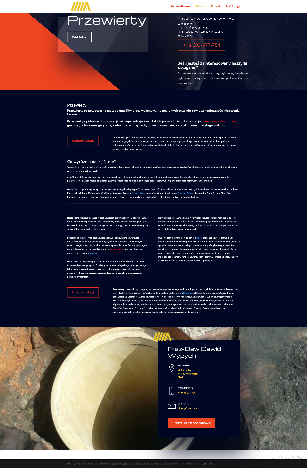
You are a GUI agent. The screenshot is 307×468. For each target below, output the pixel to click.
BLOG (229, 6)
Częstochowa (139, 193)
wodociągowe (117, 249)
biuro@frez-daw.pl (187, 408)
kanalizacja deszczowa (219, 121)
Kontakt (216, 6)
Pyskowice (188, 292)
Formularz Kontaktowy (192, 423)
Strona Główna (180, 6)
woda (199, 237)
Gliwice (181, 193)
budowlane (93, 252)
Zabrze (190, 193)
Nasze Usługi (83, 140)
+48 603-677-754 (201, 45)
